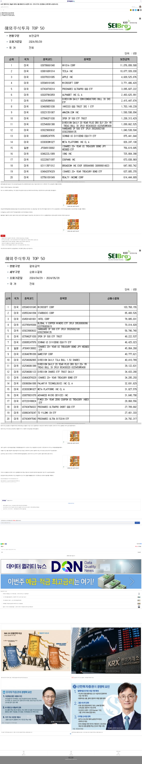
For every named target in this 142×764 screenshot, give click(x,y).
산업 (71, 751)
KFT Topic (118, 754)
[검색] (141, 1)
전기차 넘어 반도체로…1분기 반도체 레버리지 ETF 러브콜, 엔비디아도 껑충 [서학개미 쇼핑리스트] (20, 239)
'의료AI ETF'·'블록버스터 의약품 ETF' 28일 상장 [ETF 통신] (12, 243)
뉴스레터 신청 (137, 522)
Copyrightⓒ (66, 759)
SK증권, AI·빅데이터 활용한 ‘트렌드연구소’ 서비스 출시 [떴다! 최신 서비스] (16, 244)
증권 (23, 751)
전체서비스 (71, 757)
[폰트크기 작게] (1, 10)
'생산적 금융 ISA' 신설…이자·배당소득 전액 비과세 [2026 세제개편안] (15, 505)
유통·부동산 (118, 751)
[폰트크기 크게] (3, 10)
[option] (71, 678)
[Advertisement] (71, 491)
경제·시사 (23, 754)
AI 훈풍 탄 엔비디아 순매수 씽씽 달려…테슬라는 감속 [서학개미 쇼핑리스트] (16, 241)
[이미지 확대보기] (140, 18)
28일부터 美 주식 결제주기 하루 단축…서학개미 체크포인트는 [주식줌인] (15, 238)
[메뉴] (1, 1)
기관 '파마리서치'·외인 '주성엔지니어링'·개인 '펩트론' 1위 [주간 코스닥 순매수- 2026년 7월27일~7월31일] (21, 507)
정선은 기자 (9, 500)
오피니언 (71, 754)
